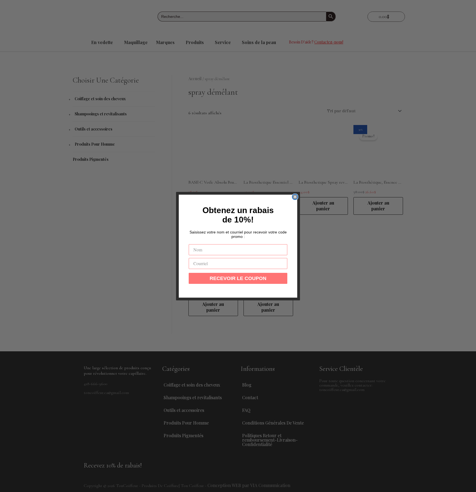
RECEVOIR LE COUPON (238, 278)
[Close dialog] (295, 197)
